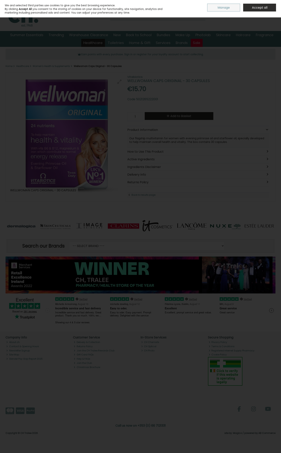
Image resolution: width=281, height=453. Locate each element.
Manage (224, 7)
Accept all (259, 7)
